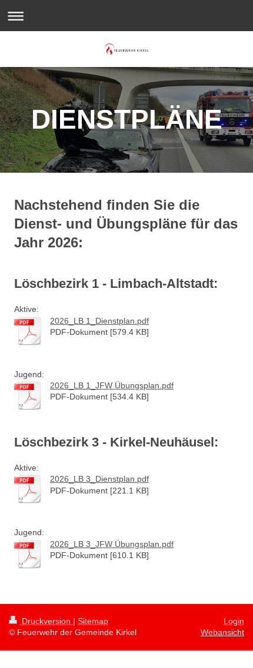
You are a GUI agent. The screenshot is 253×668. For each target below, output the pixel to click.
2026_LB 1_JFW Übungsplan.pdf (112, 385)
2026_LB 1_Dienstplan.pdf (99, 320)
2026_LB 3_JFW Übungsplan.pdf (112, 544)
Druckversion (46, 621)
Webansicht (222, 632)
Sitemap (93, 621)
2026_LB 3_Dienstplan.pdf (99, 479)
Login (234, 621)
